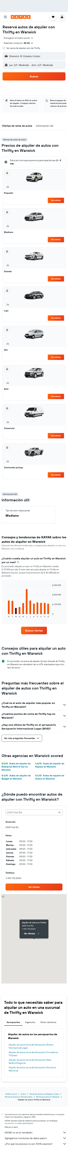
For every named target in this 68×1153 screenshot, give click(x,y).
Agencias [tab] (30, 1022)
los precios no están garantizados (19, 1123)
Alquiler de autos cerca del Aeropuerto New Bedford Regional (30, 1061)
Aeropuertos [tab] (13, 1022)
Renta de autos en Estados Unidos (44, 1094)
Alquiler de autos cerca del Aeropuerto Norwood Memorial (32, 1069)
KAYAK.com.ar (11, 1094)
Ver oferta (56, 200)
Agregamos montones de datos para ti (26, 1138)
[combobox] (19, 38)
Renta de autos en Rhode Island (18, 1097)
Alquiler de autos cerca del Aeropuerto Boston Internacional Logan (31, 1046)
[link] (34, 630)
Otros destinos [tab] (48, 1022)
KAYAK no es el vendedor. (19, 1132)
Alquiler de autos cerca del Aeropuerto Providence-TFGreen (34, 1054)
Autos (23, 1094)
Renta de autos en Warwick (47, 1097)
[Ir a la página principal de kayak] (21, 17)
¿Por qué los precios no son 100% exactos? (28, 1143)
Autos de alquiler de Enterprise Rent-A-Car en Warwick (16, 766)
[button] (5, 16)
